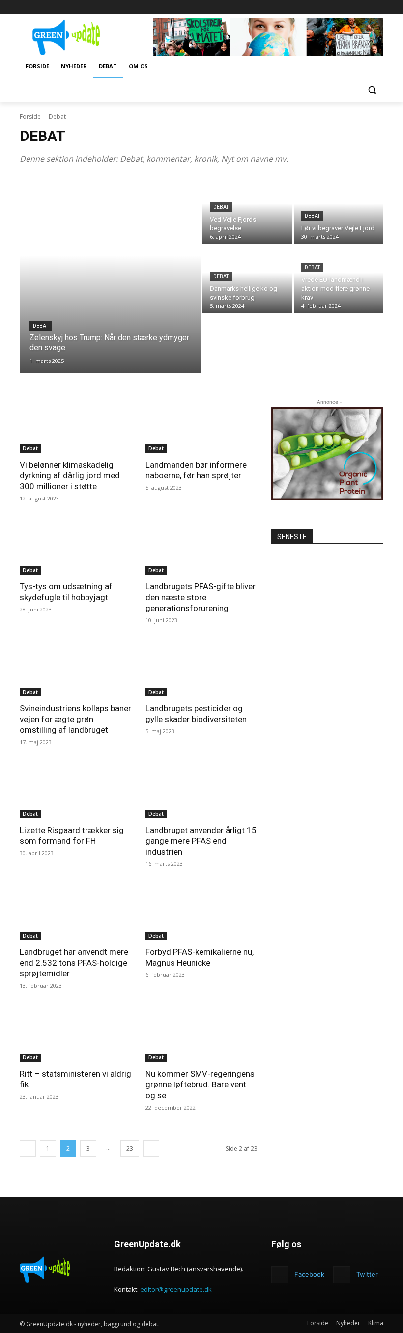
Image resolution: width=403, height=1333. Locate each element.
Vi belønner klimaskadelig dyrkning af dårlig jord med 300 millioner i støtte (70, 475)
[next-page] (151, 1148)
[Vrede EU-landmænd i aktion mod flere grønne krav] (338, 279)
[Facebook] (377, 7)
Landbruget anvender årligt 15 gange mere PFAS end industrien (201, 841)
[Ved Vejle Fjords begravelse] (247, 210)
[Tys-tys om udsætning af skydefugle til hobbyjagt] (76, 547)
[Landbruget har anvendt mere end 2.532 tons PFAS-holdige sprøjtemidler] (76, 912)
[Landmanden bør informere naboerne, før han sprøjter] (201, 425)
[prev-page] (28, 1148)
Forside (30, 116)
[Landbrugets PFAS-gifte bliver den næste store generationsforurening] (201, 547)
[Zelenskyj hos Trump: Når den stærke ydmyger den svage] (110, 275)
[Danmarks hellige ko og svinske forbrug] (247, 279)
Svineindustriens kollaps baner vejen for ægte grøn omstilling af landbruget (75, 719)
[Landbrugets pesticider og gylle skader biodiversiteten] (201, 668)
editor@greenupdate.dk (176, 1289)
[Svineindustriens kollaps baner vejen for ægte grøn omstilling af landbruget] (76, 668)
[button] (371, 90)
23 (129, 1148)
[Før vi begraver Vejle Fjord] (338, 210)
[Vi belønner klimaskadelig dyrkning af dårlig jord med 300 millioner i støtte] (76, 425)
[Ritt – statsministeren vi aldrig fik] (76, 1034)
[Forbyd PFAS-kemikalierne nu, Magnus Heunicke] (201, 912)
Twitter (367, 1274)
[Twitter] (341, 1274)
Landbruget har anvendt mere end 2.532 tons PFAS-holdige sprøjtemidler (74, 962)
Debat (40, 326)
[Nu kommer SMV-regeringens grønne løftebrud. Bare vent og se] (201, 1034)
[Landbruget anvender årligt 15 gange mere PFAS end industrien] (201, 790)
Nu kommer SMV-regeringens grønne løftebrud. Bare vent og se (200, 1084)
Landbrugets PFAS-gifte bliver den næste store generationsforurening (200, 597)
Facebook (309, 1274)
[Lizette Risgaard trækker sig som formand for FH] (76, 790)
